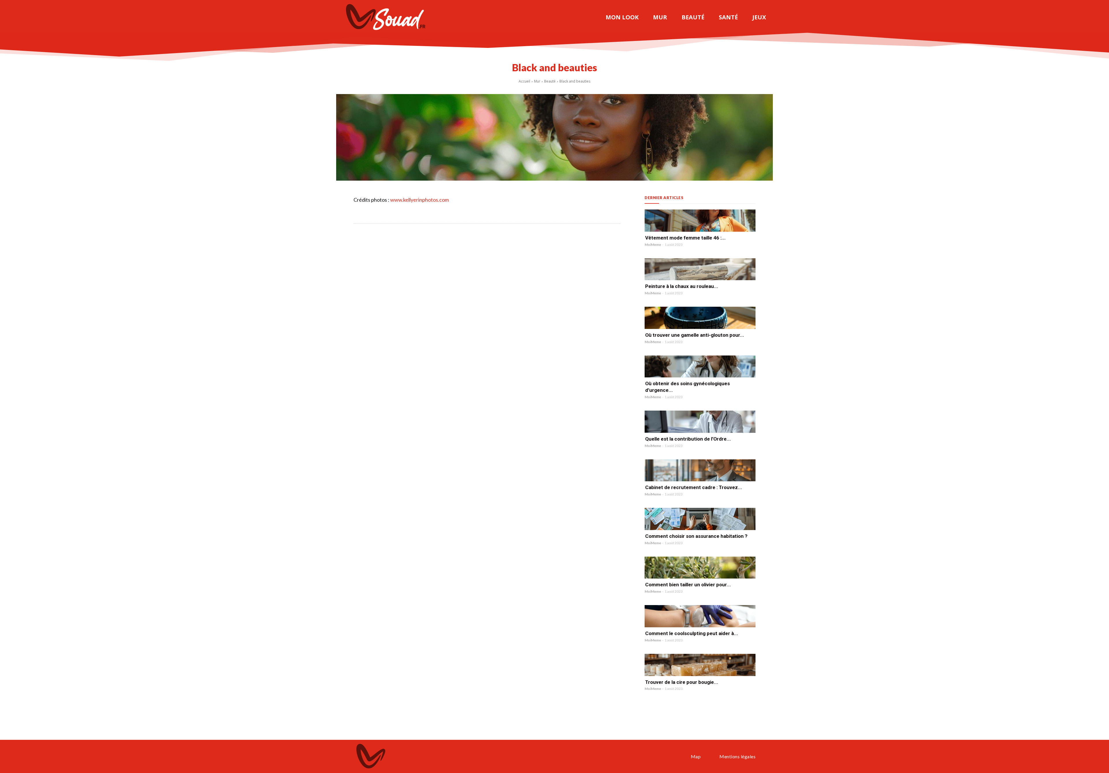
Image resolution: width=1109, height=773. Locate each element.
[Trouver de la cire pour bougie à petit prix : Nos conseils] (700, 665)
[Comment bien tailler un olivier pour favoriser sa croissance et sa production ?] (700, 568)
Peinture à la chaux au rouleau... (681, 286)
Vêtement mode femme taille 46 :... (685, 238)
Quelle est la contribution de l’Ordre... (688, 439)
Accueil (524, 81)
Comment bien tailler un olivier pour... (688, 584)
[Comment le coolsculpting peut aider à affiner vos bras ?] (700, 616)
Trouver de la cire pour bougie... (681, 682)
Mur (537, 81)
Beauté (550, 81)
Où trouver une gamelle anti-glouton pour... (694, 335)
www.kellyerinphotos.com (419, 199)
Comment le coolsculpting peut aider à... (691, 633)
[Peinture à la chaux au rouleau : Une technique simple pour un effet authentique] (700, 269)
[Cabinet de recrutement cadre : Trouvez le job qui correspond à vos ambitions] (700, 470)
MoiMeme (653, 244)
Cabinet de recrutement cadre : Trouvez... (693, 487)
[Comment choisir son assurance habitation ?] (700, 519)
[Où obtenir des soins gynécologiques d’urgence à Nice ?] (700, 366)
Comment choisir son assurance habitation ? (696, 536)
